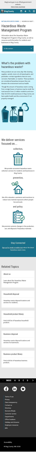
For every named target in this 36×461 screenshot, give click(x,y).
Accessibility (8, 442)
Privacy (7, 399)
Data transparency (11, 402)
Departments (9, 416)
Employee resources (11, 425)
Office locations (10, 419)
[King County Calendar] (21, 11)
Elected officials (10, 411)
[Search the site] (30, 11)
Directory (8, 408)
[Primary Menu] (34, 11)
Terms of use (9, 397)
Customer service (10, 414)
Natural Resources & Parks (10, 21)
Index (8, 380)
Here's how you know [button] (18, 7)
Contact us (8, 405)
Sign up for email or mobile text (12, 248)
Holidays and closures (12, 422)
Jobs (6, 428)
